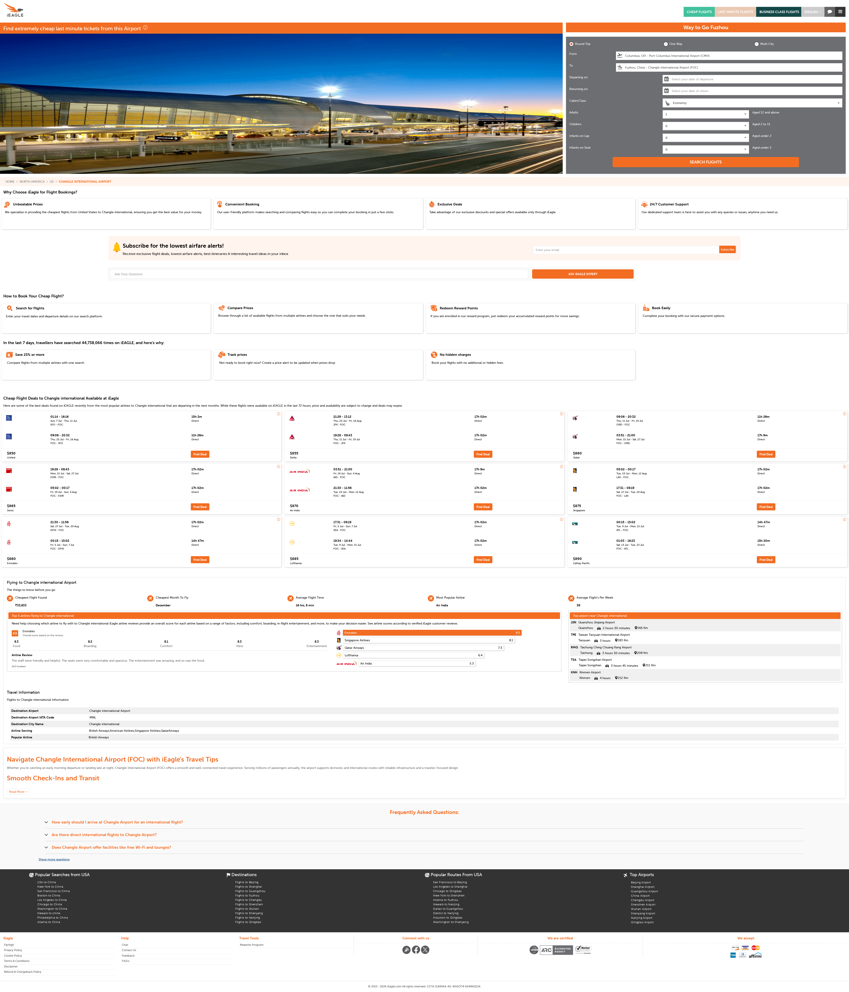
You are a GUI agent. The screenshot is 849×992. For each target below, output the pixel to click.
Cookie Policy (13, 956)
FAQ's (125, 961)
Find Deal (200, 454)
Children (575, 124)
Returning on (578, 89)
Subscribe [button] (727, 249)
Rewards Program (252, 945)
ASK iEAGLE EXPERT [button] (582, 274)
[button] (812, 12)
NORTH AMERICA (32, 182)
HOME (10, 182)
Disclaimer (11, 966)
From (573, 54)
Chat (125, 945)
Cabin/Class (577, 101)
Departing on (578, 77)
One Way (675, 44)
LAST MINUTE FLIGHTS (735, 12)
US (52, 182)
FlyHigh (9, 945)
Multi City (767, 44)
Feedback (128, 956)
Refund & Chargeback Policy (22, 972)
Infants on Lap (579, 136)
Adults (573, 112)
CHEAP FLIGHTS (699, 12)
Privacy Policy (13, 950)
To (571, 65)
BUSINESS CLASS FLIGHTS (779, 12)
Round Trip (582, 44)
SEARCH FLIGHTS (706, 162)
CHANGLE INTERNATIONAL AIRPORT (85, 182)
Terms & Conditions (17, 961)
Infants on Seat (580, 147)
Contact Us (129, 950)
